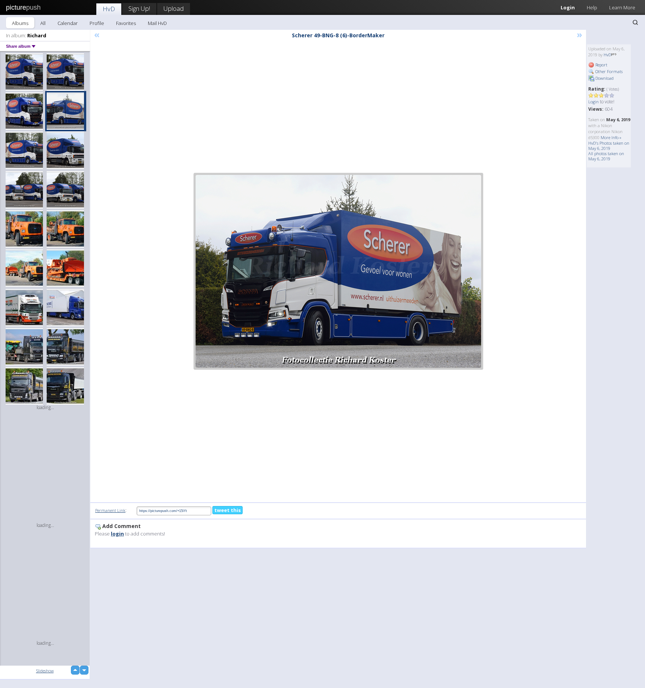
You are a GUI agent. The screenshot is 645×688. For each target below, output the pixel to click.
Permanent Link (110, 510)
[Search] (635, 22)
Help (592, 7)
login (117, 533)
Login (568, 7)
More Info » (611, 137)
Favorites (126, 23)
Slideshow (45, 670)
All (43, 23)
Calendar (67, 23)
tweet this (227, 510)
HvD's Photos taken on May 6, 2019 (608, 145)
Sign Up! (139, 8)
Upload (173, 8)
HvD (109, 8)
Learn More (622, 7)
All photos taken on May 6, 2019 (606, 156)
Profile (97, 23)
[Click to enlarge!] (338, 271)
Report (600, 64)
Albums (20, 23)
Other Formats (608, 71)
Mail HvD (157, 23)
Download (604, 78)
